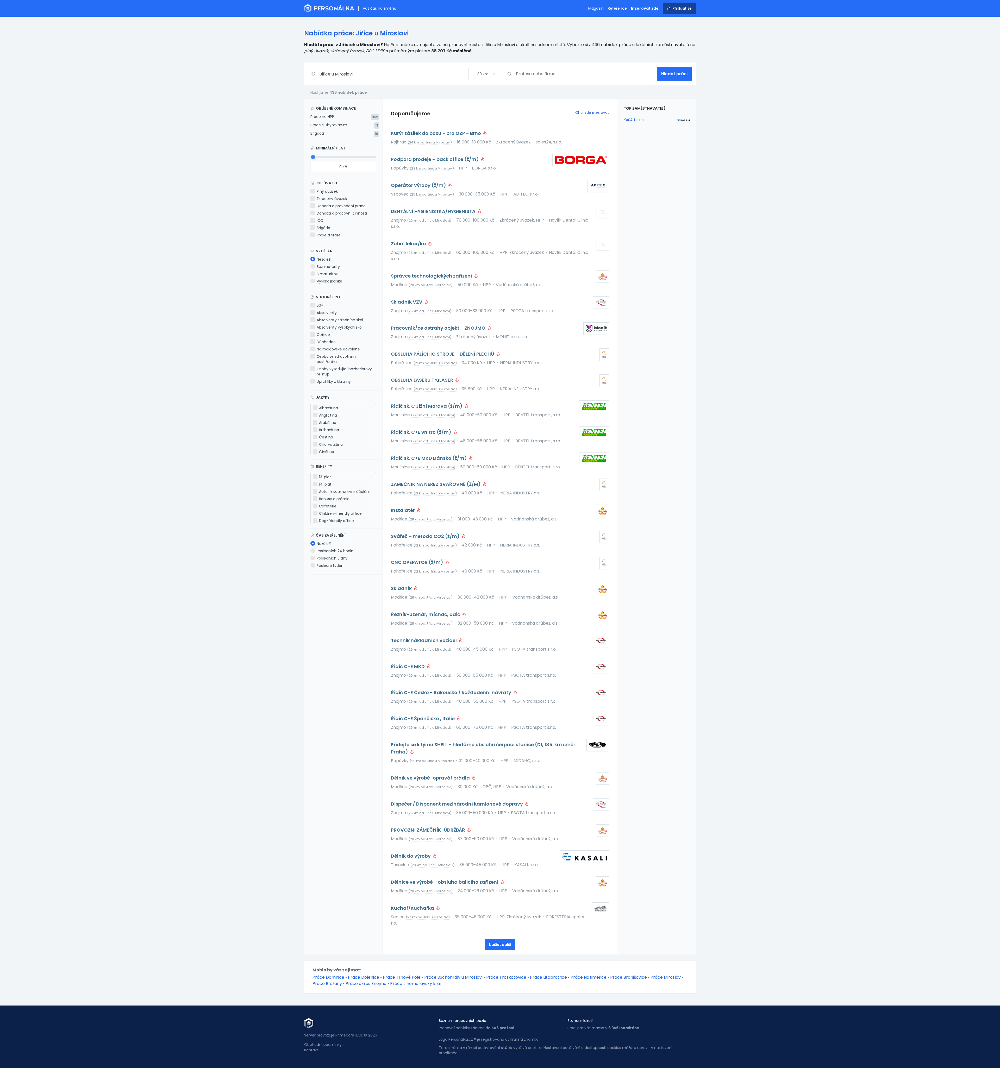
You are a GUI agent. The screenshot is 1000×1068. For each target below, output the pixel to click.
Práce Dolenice (363, 977)
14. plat (325, 484)
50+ (320, 305)
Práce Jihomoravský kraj (415, 984)
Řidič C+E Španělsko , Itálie (423, 718)
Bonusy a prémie (334, 498)
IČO (320, 220)
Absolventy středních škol (340, 320)
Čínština (326, 451)
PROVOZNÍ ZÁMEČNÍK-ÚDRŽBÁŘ (428, 830)
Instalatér (403, 510)
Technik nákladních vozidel (424, 640)
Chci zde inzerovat (592, 112)
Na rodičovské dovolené (338, 349)
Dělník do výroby (411, 856)
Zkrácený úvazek (332, 198)
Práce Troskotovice (506, 977)
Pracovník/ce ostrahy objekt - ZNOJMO (438, 328)
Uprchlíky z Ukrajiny (334, 381)
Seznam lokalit (580, 1020)
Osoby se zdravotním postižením (336, 359)
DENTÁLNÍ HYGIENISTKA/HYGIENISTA (434, 211)
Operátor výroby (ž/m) (419, 185)
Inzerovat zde (645, 8)
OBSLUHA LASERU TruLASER (422, 380)
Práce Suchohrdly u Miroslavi (453, 977)
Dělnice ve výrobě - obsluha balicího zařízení (445, 882)
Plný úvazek (327, 191)
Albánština (328, 408)
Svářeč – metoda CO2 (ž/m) (426, 536)
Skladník (402, 588)
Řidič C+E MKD (408, 666)
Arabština (327, 422)
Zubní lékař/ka (409, 243)
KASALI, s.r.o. (634, 119)
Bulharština (329, 429)
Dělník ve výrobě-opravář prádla (431, 778)
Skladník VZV (407, 302)
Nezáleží (324, 259)
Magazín (596, 8)
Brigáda (317, 133)
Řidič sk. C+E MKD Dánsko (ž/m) (429, 458)
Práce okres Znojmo (366, 984)
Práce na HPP (322, 116)
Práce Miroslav (666, 977)
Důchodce (326, 341)
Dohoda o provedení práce (341, 206)
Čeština (326, 437)
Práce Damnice (328, 977)
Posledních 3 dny (332, 558)
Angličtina (328, 415)
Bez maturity (328, 266)
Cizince (323, 334)
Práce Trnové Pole (402, 977)
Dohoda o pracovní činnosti (342, 213)
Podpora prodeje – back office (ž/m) (435, 159)
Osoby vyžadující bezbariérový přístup (344, 371)
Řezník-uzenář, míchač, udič (426, 614)
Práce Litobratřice (548, 977)
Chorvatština (331, 444)
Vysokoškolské (329, 281)
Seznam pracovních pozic (462, 1020)
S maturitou (327, 274)
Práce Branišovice (628, 977)
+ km (481, 74)
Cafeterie (327, 506)
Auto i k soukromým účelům (344, 491)
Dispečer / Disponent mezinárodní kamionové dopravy (457, 804)
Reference (617, 8)
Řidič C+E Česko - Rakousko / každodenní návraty (451, 692)
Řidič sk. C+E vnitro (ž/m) (421, 432)
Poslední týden (330, 565)
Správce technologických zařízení (432, 276)
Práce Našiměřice (589, 977)
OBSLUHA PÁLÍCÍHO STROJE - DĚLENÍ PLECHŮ (443, 354)
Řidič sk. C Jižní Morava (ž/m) (427, 406)
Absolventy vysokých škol (339, 327)
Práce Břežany (327, 984)
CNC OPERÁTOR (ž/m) (417, 562)
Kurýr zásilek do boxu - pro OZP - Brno (436, 133)
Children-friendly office (340, 513)
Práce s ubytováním (328, 125)
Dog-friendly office (336, 520)
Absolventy (327, 312)
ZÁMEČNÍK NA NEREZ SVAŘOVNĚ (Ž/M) (436, 484)
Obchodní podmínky (323, 1044)
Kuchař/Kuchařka (413, 908)
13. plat (325, 477)
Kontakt (311, 1050)
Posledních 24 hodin (335, 551)
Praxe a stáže (329, 235)
